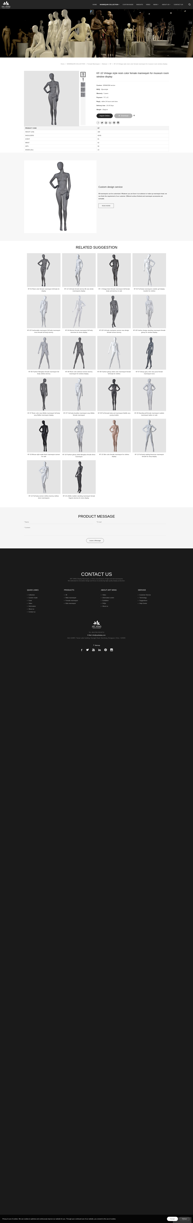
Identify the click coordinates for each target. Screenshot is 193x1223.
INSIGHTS (139, 4)
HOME (95, 4)
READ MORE (106, 206)
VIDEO (148, 4)
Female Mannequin (93, 64)
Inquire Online (105, 116)
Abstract (105, 64)
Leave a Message (95, 540)
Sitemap (97, 645)
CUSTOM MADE (128, 4)
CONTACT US (178, 4)
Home (63, 64)
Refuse (184, 1219)
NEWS (155, 4)
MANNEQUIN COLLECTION (109, 4)
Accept (172, 1219)
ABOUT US (165, 4)
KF (111, 64)
